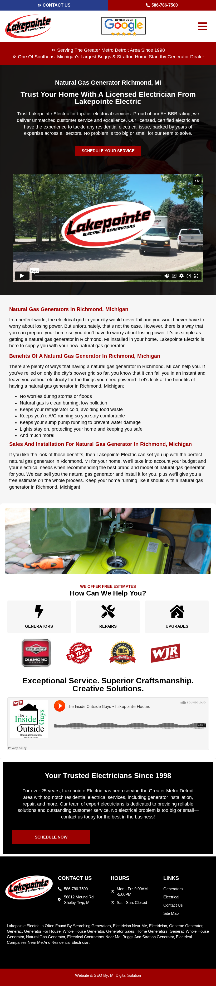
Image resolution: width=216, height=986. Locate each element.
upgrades (177, 626)
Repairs (108, 626)
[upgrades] (177, 611)
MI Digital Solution (125, 975)
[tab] (108, 934)
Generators (39, 626)
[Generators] (39, 611)
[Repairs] (108, 611)
